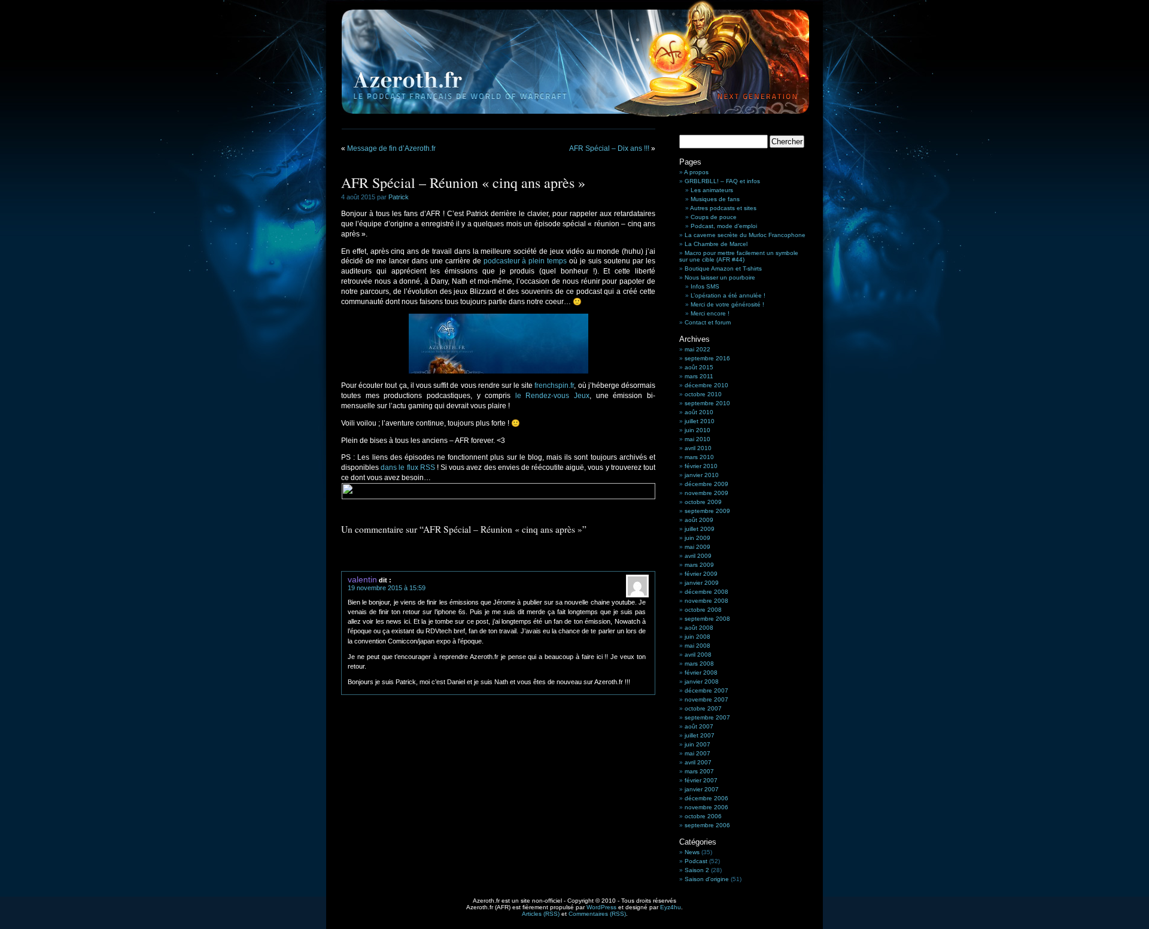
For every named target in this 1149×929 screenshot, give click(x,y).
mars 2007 (699, 771)
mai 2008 (697, 645)
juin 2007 (697, 744)
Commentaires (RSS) (597, 913)
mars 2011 (699, 376)
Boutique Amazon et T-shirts (723, 268)
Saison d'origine (707, 879)
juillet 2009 (700, 529)
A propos (696, 172)
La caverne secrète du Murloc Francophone (745, 235)
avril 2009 (698, 555)
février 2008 (701, 672)
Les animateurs (712, 190)
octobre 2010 (703, 394)
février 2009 (701, 573)
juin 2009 (697, 538)
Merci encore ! (710, 313)
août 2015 (699, 367)
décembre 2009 (706, 484)
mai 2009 (697, 547)
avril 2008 (698, 654)
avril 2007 (698, 762)
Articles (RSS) (541, 913)
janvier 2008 (702, 681)
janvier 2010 (702, 475)
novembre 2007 (706, 699)
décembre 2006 (706, 798)
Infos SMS (705, 286)
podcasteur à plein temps (525, 261)
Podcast (696, 861)
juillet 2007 (700, 735)
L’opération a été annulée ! (728, 295)
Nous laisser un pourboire (720, 277)
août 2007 (699, 726)
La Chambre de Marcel (716, 244)
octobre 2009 (703, 502)
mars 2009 (699, 564)
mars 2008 (699, 663)
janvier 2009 (702, 582)
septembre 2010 (707, 403)
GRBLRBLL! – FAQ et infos (722, 181)
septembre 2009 (707, 511)
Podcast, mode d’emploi (724, 226)
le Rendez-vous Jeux (552, 395)
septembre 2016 (707, 358)
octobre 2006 (703, 816)
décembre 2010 (706, 385)
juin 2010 (697, 430)
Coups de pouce (714, 217)
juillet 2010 (700, 421)
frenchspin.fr (554, 385)
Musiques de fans (715, 199)
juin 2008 (697, 636)
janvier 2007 (702, 789)
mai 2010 (697, 439)
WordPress (601, 907)
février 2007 (701, 780)
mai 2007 (697, 753)
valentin (362, 579)
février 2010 (701, 466)
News (692, 852)
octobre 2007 (703, 708)
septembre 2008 (707, 618)
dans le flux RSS (408, 467)
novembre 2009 (706, 493)
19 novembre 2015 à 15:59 (386, 587)
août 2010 (699, 412)
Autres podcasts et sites (723, 208)
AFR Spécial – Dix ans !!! (609, 148)
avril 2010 (698, 448)
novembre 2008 (706, 600)
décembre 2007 (706, 690)
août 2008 (699, 627)
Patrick (398, 197)
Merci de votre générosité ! (727, 304)
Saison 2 (697, 870)
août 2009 (699, 520)
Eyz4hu (670, 907)
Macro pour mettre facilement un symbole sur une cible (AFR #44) (738, 256)
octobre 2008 (703, 609)
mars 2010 (699, 457)
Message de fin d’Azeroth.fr (391, 148)
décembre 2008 (706, 591)
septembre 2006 (707, 825)
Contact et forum (708, 322)
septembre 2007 (707, 717)
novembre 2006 (706, 807)
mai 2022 (697, 349)
